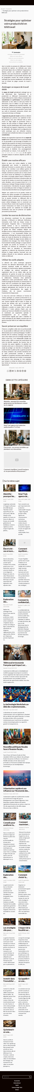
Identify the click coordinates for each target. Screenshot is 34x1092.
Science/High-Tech (17, 1087)
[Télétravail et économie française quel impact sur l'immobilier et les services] (17, 652)
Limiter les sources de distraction (16, 58)
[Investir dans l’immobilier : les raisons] (9, 973)
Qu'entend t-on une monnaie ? (8, 1031)
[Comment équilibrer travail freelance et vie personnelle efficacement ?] (17, 460)
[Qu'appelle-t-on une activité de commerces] (24, 973)
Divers (17, 1089)
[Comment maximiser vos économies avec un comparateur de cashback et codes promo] (25, 816)
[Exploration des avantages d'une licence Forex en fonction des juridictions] (9, 593)
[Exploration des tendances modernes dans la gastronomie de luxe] (9, 869)
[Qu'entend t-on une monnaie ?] (9, 1023)
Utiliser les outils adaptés (16, 60)
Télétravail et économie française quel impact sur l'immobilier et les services (14, 665)
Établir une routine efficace (16, 56)
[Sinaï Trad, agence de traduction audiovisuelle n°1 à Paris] (17, 416)
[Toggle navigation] (3, 2)
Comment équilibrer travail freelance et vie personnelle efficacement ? (16, 470)
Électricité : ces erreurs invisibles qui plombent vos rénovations (16, 448)
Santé (17, 1085)
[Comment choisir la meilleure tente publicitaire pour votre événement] (24, 869)
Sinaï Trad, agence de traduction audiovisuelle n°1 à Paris (14, 426)
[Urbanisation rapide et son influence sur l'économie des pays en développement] (17, 778)
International (17, 1083)
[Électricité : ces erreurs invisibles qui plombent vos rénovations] (17, 438)
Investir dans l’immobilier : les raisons (9, 981)
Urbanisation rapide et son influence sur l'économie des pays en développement (15, 790)
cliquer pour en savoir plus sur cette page (16, 152)
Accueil (3, 9)
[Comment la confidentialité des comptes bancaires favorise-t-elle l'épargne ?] (24, 594)
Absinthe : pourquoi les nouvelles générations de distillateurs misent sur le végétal (15, 403)
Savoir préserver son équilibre (16, 62)
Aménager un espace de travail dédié (16, 54)
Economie (9, 9)
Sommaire (17, 52)
